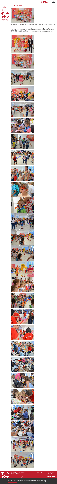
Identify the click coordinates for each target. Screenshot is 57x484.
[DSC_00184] (22, 173)
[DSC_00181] (22, 205)
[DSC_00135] (22, 364)
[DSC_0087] (22, 460)
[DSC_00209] (22, 109)
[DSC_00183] (22, 189)
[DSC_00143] (22, 332)
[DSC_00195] (22, 141)
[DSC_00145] (22, 316)
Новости (12, 2)
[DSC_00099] (22, 444)
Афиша (15, 2)
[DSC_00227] (22, 61)
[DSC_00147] (22, 300)
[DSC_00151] (22, 269)
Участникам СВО (37, 2)
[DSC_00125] (22, 396)
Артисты (23, 2)
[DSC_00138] (22, 348)
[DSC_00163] (22, 237)
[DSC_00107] (22, 412)
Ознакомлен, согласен (13, 482)
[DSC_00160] (22, 253)
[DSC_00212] (22, 93)
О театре (27, 2)
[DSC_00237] (22, 44)
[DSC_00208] (22, 125)
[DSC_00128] (22, 380)
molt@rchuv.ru (39, 474)
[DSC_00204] (22, 157)
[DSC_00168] (22, 221)
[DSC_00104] (22, 428)
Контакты (32, 2)
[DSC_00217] (22, 77)
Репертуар (19, 2)
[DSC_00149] (22, 285)
